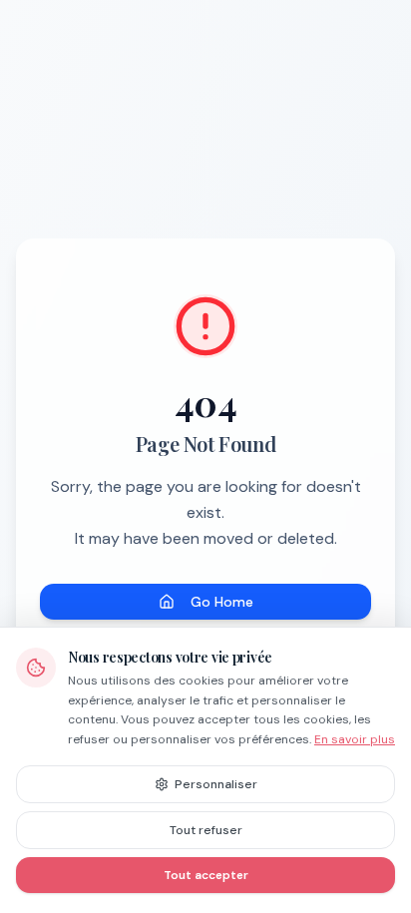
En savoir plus (354, 739)
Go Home (222, 602)
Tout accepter (206, 875)
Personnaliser (216, 784)
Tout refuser (206, 830)
